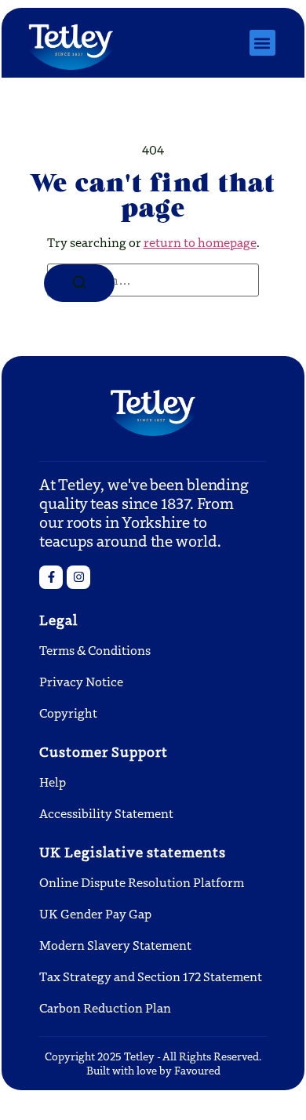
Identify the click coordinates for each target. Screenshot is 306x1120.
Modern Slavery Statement (115, 944)
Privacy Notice (81, 681)
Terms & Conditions (95, 650)
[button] (262, 43)
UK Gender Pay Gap (95, 913)
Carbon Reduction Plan (105, 1007)
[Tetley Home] (71, 43)
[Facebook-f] (51, 577)
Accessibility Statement (106, 813)
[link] (78, 577)
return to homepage (200, 242)
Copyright (68, 712)
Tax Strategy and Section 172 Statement (150, 976)
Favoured (197, 1070)
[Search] (79, 283)
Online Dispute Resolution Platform (141, 882)
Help (52, 781)
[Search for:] (153, 280)
